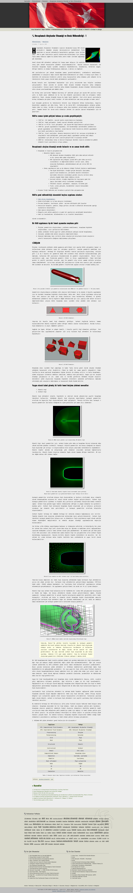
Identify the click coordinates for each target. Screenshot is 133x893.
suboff (71, 838)
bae (47, 821)
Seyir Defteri (46, 29)
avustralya (32, 821)
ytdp (31, 843)
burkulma (71, 821)
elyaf (58, 824)
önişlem (50, 844)
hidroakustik (66, 827)
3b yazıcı (35, 818)
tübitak (81, 841)
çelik (42, 844)
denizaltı (105, 821)
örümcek (56, 844)
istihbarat (27, 830)
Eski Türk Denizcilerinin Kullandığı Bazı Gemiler (42, 859)
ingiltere (88, 827)
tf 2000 (99, 838)
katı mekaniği (92, 829)
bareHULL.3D (83, 885)
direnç (26, 824)
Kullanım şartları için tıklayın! (87, 889)
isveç (33, 830)
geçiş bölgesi (28, 827)
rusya (64, 835)
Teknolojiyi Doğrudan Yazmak (79, 876)
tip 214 (41, 840)
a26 (40, 818)
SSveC (80, 29)
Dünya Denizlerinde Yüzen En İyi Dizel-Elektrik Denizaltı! (44, 873)
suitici (75, 838)
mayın (54, 833)
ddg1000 (92, 821)
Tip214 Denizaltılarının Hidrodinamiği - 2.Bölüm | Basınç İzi (87, 863)
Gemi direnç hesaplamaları (46, 199)
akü (51, 818)
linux (42, 832)
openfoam (98, 832)
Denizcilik (38, 885)
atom (26, 821)
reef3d (60, 835)
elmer (54, 824)
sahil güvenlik (74, 835)
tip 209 (29, 841)
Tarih (75, 29)
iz (43, 829)
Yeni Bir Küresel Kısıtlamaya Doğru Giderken (83, 862)
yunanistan (37, 844)
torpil (76, 840)
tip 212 (34, 841)
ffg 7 (62, 824)
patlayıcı (27, 835)
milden (64, 832)
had (52, 779)
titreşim (53, 841)
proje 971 (46, 835)
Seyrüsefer (27, 1)
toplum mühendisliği (64, 841)
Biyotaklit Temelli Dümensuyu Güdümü (82, 870)
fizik (72, 824)
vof (100, 841)
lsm (46, 833)
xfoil (103, 841)
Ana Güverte (35, 29)
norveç (92, 833)
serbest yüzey (90, 835)
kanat (74, 829)
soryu (107, 835)
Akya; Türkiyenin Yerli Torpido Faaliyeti (39, 860)
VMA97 (86, 29)
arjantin (101, 818)
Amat (73, 860)
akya (47, 818)
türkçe (86, 841)
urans (96, 841)
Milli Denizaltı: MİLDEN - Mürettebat (82, 859)
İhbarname (67, 29)
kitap (30, 832)
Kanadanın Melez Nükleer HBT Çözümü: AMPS (84, 875)
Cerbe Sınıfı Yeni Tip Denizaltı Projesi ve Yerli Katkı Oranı (44, 878)
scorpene (82, 835)
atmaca (106, 818)
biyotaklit (59, 821)
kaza (25, 832)
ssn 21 (53, 838)
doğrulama (37, 824)
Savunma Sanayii (64, 885)
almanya (88, 818)
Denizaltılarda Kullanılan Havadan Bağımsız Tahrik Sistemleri (45, 867)
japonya (48, 829)
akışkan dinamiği (44, 779)
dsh (43, 824)
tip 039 (104, 838)
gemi (107, 823)
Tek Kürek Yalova (76, 878)
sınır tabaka (92, 838)
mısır (87, 833)
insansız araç (96, 827)
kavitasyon (101, 830)
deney (98, 821)
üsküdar (62, 844)
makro (49, 833)
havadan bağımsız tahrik (52, 827)
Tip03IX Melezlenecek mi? (79, 868)
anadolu (95, 818)
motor (74, 833)
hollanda (81, 827)
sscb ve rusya (45, 838)
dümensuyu (48, 824)
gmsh (35, 827)
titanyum (47, 841)
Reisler (56, 885)
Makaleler (45, 1)
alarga (99, 29)
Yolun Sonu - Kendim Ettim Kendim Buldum (83, 855)
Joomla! (54, 891)
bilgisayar (52, 821)
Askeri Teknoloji (29, 885)
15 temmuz (27, 818)
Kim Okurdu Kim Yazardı (78, 867)
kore (34, 832)
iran (102, 827)
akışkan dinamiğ (58, 818)
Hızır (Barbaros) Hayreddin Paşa (37, 865)
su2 (67, 838)
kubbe (38, 833)
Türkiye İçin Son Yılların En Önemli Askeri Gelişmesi (43, 862)
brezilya (65, 821)
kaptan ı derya (81, 830)
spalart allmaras (31, 838)
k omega (63, 830)
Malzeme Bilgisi (47, 885)
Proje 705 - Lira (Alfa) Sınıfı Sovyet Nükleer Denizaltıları (44, 875)
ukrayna (91, 841)
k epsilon (56, 830)
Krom (73, 857)
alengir (81, 818)
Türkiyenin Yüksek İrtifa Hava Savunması (40, 863)
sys (79, 838)
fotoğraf (84, 824)
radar (51, 835)
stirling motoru (60, 838)
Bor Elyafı (32, 876)
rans (55, 835)
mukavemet (81, 832)
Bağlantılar (74, 885)
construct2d (84, 821)
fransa (90, 824)
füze (94, 824)
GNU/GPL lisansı (61, 891)
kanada (69, 830)
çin (46, 843)
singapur (97, 835)
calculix (77, 821)
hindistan (74, 827)
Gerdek (74, 873)
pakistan (106, 833)
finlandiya (67, 824)
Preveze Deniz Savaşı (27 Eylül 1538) (39, 857)
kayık (107, 830)
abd (43, 818)
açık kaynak (41, 821)
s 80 (68, 835)
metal (58, 832)
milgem (69, 832)
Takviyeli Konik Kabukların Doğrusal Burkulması (84, 872)
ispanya (106, 827)
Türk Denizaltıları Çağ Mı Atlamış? (38, 868)
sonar (102, 835)
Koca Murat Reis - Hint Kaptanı (38, 872)
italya (38, 830)
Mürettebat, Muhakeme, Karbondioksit (82, 865)
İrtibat (93, 29)
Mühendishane (36, 1)
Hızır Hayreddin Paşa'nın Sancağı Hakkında (40, 855)
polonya (39, 835)
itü (41, 830)
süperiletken (84, 838)
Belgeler (96, 885)
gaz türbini (100, 824)
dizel (30, 824)
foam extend (77, 824)
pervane (33, 835)
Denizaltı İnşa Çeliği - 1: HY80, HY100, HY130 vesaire (43, 870)
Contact (90, 885)
